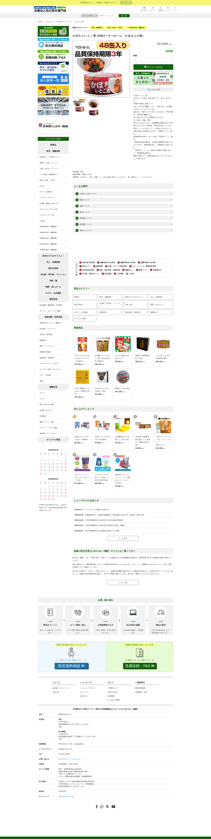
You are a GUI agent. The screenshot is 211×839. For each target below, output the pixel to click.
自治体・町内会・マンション (110, 304)
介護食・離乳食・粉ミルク (49, 203)
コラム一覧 (123, 583)
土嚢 (41, 381)
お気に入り (84, 696)
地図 (60, 727)
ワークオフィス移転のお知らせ (97, 509)
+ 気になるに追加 (153, 90)
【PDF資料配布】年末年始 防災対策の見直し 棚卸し (105, 525)
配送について (83, 200)
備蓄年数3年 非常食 (107, 262)
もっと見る (123, 538)
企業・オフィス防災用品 (117, 266)
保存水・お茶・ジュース (48, 163)
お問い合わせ (113, 692)
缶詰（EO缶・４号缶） (115, 28)
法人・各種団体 (156, 297)
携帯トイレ (143, 270)
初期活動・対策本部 (132, 312)
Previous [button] (74, 67)
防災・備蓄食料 (97, 28)
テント (42, 393)
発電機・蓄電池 (45, 352)
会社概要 (111, 696)
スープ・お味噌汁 (46, 192)
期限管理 (99, 266)
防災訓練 (108, 274)
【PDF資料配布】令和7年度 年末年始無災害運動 (104, 520)
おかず (42, 186)
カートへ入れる (154, 67)
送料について (83, 206)
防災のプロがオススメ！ (134, 297)
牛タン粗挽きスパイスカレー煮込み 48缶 (82, 391)
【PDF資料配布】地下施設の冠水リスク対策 (102, 531)
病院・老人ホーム (157, 305)
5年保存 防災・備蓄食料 (48, 238)
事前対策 (103, 312)
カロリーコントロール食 (48, 209)
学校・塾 (128, 305)
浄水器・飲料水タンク (90, 274)
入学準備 (120, 274)
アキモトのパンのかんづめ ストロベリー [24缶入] (82, 358)
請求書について (84, 224)
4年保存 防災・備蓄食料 (48, 232)
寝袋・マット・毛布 (47, 422)
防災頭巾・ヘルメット (47, 329)
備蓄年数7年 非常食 (148, 262)
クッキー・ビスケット (47, 197)
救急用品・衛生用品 (47, 358)
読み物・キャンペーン (60, 688)
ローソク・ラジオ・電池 (48, 428)
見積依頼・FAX (141, 692)
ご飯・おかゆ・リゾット (48, 168)
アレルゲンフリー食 (47, 215)
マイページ (84, 692)
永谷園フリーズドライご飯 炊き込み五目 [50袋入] (102, 358)
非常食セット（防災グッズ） (50, 157)
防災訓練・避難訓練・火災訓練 (51, 305)
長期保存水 (157, 270)
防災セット (86, 266)
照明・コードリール (47, 346)
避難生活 (153, 312)
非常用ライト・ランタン (48, 433)
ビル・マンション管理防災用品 (144, 266)
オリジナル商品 (80, 318)
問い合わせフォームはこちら (69, 759)
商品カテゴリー (82, 288)
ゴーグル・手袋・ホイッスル (50, 369)
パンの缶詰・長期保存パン (49, 174)
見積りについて (84, 230)
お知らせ (55, 692)
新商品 (76, 297)
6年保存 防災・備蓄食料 (48, 244)
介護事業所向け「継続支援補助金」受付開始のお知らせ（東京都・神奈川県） (115, 515)
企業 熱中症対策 (88, 262)
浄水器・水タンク (46, 410)
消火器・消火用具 (46, 334)
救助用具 (43, 340)
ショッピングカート (87, 688)
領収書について (84, 218)
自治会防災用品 (88, 270)
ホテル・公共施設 (81, 312)
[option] (101, 68)
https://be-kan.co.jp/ (66, 796)
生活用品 (43, 416)
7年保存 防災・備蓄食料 (48, 250)
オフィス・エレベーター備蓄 (50, 311)
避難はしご (129, 270)
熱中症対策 (78, 305)
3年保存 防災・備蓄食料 (136, 28)
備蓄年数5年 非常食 (127, 262)
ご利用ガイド (113, 688)
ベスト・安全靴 (45, 375)
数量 (135, 56)
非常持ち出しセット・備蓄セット (51, 323)
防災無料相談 (140, 688)
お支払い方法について (86, 194)
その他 (131, 274)
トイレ (42, 399)
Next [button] (128, 67)
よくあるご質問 (114, 700)
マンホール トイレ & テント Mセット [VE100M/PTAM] (102, 477)
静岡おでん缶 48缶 (122, 388)
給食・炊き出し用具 (47, 404)
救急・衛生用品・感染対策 (109, 270)
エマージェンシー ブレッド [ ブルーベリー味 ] (82, 477)
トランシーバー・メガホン (49, 363)
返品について (83, 212)
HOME (40, 22)
